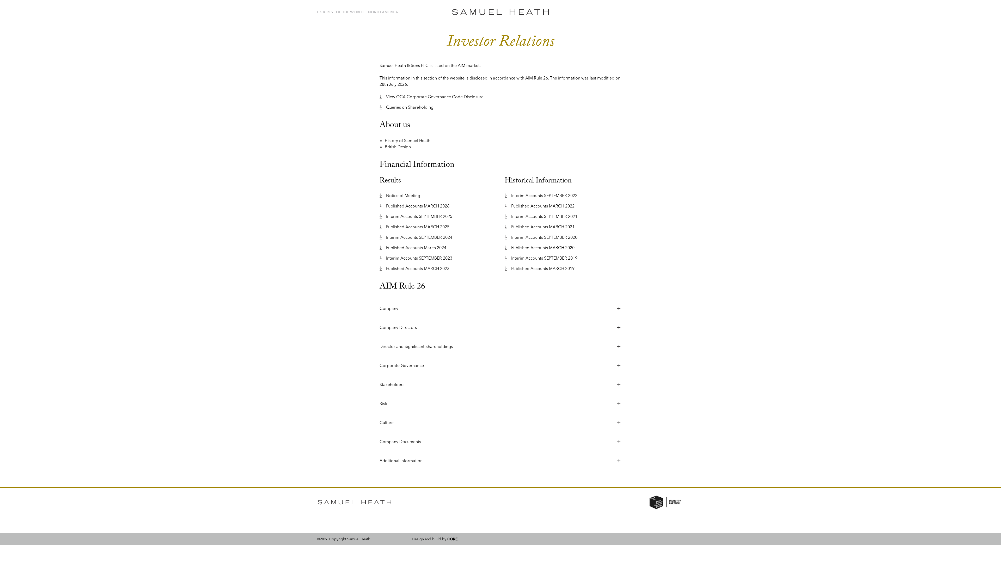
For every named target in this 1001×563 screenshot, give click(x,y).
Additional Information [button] (401, 460)
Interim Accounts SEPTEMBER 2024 (419, 237)
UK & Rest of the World (340, 12)
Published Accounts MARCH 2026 (417, 206)
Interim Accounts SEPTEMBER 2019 (544, 258)
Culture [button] (387, 422)
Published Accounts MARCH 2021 (543, 226)
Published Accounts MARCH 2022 (543, 206)
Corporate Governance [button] (402, 365)
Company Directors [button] (398, 327)
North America (383, 12)
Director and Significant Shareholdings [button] (416, 346)
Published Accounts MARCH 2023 (417, 268)
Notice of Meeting (403, 195)
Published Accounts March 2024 (416, 247)
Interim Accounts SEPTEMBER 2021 (544, 216)
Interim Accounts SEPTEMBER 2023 (419, 258)
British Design (398, 146)
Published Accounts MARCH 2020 (543, 247)
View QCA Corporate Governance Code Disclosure (435, 96)
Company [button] (389, 308)
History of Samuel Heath (407, 140)
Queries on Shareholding (410, 107)
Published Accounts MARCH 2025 (417, 226)
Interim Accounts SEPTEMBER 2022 (544, 195)
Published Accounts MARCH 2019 (543, 268)
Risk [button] (383, 403)
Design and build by (434, 539)
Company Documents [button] (400, 441)
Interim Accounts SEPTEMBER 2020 (544, 237)
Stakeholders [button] (392, 384)
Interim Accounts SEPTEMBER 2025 (419, 216)
